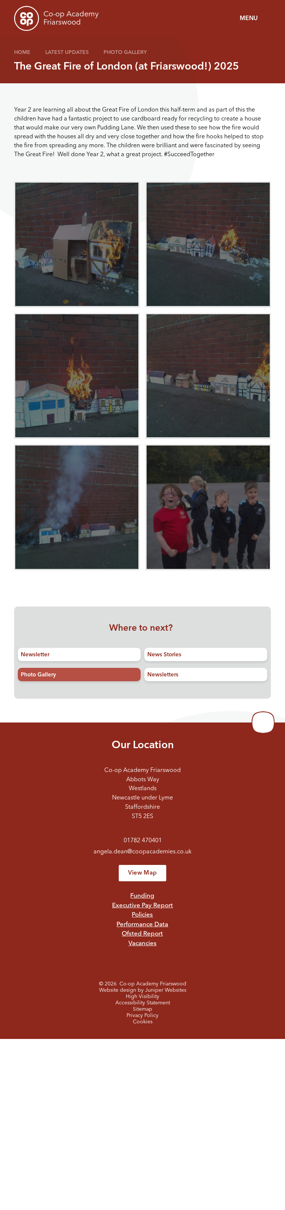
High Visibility (142, 996)
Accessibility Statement (142, 1002)
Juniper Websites (165, 990)
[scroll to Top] (263, 722)
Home (22, 52)
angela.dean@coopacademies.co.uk (142, 852)
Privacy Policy (142, 1015)
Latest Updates (67, 52)
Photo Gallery (125, 52)
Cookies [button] (143, 1021)
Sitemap (142, 1009)
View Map (142, 873)
